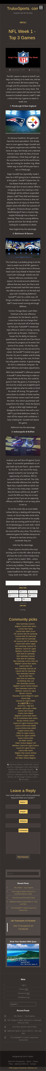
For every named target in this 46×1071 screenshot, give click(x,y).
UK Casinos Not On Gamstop (25, 634)
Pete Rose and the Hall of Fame (24, 898)
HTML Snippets (14, 1068)
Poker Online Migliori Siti (25, 743)
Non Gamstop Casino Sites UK (25, 661)
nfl (15, 777)
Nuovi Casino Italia (25, 738)
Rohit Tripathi (28, 1056)
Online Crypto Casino (25, 755)
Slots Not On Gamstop (26, 653)
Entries (23, 989)
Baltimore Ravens (16, 764)
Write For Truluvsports (16, 1061)
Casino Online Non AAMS (25, 725)
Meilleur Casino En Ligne (25, 648)
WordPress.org (23, 997)
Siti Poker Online (25, 740)
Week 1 (35, 777)
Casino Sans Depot (25, 711)
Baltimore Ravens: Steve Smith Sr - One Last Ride (23, 903)
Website (23, 821)
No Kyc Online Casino (25, 720)
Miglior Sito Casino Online (25, 753)
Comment (23, 830)
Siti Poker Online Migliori (25, 758)
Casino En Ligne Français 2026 (25, 723)
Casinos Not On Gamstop (25, 636)
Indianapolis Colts (21, 767)
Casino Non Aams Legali (25, 643)
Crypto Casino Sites (25, 730)
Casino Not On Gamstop (25, 639)
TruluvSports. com (23, 8)
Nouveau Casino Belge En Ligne (26, 696)
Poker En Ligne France (26, 733)
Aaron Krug (35, 70)
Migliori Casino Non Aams (25, 626)
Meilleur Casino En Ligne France (25, 745)
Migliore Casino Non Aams (25, 715)
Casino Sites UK (25, 666)
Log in (23, 985)
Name (23, 802)
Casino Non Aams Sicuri (25, 631)
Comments (24, 993)
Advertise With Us (21, 1064)
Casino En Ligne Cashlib (25, 735)
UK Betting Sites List (25, 681)
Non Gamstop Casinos (26, 624)
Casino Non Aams (25, 629)
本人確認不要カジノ (25, 703)
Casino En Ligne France (25, 748)
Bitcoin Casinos (25, 693)
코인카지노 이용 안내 (25, 706)
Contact (33, 1064)
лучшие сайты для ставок (25, 708)
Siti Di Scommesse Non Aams (26, 718)
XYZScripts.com (32, 1068)
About (29, 1061)
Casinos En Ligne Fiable (25, 701)
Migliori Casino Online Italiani (25, 686)
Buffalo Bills (28, 764)
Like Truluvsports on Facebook (23, 921)
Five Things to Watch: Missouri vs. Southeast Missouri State (24, 892)
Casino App (25, 698)
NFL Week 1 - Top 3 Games (23, 887)
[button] (41, 7)
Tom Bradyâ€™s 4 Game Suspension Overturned (24, 909)
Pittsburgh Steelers (26, 769)
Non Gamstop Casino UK (26, 688)
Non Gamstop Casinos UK (25, 646)
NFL (16, 769)
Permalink (25, 779)
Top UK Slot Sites (26, 676)
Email (23, 811)
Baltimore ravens (15, 772)
